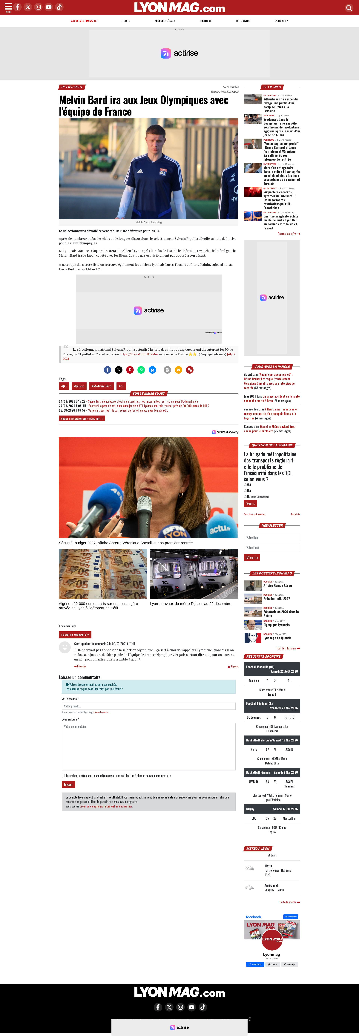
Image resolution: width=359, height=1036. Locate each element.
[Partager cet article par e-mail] (178, 370)
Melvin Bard (102, 386)
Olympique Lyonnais (276, 624)
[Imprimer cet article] (167, 370)
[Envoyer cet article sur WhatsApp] (141, 370)
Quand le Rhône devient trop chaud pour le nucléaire (269, 428)
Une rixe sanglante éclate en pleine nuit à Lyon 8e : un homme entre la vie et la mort (280, 222)
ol (122, 386)
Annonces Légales (165, 21)
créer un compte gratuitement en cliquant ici (106, 806)
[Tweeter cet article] (118, 370)
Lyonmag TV (281, 21)
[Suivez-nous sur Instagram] (179, 1010)
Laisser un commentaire (75, 635)
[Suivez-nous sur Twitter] (168, 1010)
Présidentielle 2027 (276, 598)
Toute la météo (288, 902)
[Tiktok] (58, 7)
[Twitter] (27, 7)
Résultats (295, 514)
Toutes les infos (287, 234)
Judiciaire (268, 115)
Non (248, 490)
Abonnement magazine (84, 21)
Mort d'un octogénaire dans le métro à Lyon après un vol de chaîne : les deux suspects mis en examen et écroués (281, 175)
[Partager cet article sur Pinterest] (130, 370)
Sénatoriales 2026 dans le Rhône (281, 613)
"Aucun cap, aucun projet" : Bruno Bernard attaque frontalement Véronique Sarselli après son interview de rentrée (280, 151)
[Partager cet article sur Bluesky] (152, 370)
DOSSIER (267, 582)
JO (65, 386)
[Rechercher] (348, 8)
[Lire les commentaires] (190, 370)
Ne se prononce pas (257, 496)
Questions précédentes (255, 514)
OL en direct (72, 87)
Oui (248, 484)
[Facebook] (16, 7)
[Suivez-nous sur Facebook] (272, 941)
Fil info (126, 21)
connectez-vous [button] (100, 712)
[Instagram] (37, 7)
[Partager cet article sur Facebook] (107, 370)
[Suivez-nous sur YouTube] (190, 1010)
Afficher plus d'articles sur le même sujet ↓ (82, 418)
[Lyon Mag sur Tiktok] (202, 1010)
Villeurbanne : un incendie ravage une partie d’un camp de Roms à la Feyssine (280, 104)
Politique (205, 21)
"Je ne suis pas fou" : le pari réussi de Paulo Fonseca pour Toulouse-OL (128, 410)
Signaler (234, 666)
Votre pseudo (70, 699)
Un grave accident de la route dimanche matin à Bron (272, 398)
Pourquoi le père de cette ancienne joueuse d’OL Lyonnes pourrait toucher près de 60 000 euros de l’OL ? (149, 406)
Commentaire (70, 719)
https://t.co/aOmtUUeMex (139, 354)
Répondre (81, 666)
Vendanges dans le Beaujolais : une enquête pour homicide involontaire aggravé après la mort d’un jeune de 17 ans (281, 127)
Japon (80, 386)
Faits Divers (243, 21)
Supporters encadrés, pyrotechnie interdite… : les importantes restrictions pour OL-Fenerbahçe (143, 401)
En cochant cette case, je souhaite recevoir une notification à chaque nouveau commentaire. (118, 775)
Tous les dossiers (286, 648)
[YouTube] (48, 7)
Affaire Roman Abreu (277, 585)
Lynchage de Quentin (277, 637)
